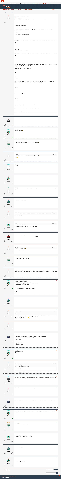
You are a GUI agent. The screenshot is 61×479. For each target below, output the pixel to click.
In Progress (21, 9)
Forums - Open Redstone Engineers (8, 9)
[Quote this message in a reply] (57, 115)
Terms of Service (6, 476)
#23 (56, 376)
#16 (56, 280)
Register (54, 9)
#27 (56, 422)
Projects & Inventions (17, 9)
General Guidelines (11, 476)
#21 (56, 350)
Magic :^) (27, 280)
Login (56, 9)
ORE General (13, 9)
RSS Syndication (14, 476)
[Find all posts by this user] (3, 115)
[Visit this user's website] (3, 243)
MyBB (8, 477)
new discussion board (31, 3)
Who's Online (3, 476)
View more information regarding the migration (42, 3)
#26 (56, 410)
